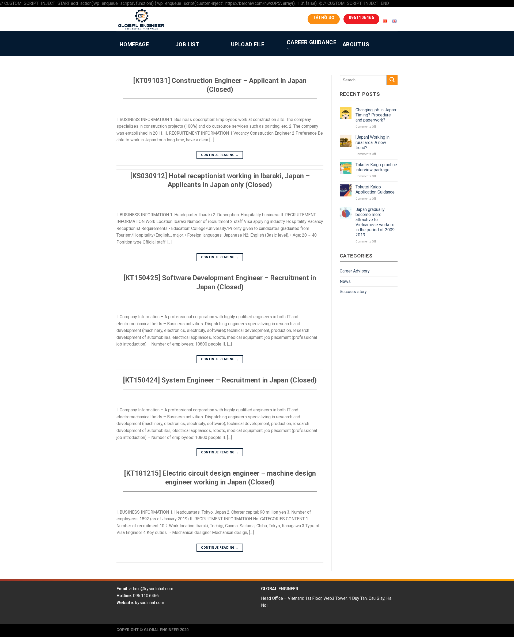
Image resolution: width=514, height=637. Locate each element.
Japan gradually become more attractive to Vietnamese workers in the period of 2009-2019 (376, 222)
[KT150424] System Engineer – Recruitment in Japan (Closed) (220, 380)
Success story (353, 291)
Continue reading (220, 155)
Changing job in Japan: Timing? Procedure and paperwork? (376, 115)
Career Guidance (311, 42)
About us (355, 44)
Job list (187, 44)
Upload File (247, 44)
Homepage (134, 44)
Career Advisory (355, 271)
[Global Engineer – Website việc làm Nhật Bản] (151, 19)
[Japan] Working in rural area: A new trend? (373, 142)
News (345, 281)
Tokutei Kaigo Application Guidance (375, 189)
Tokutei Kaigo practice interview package (376, 167)
